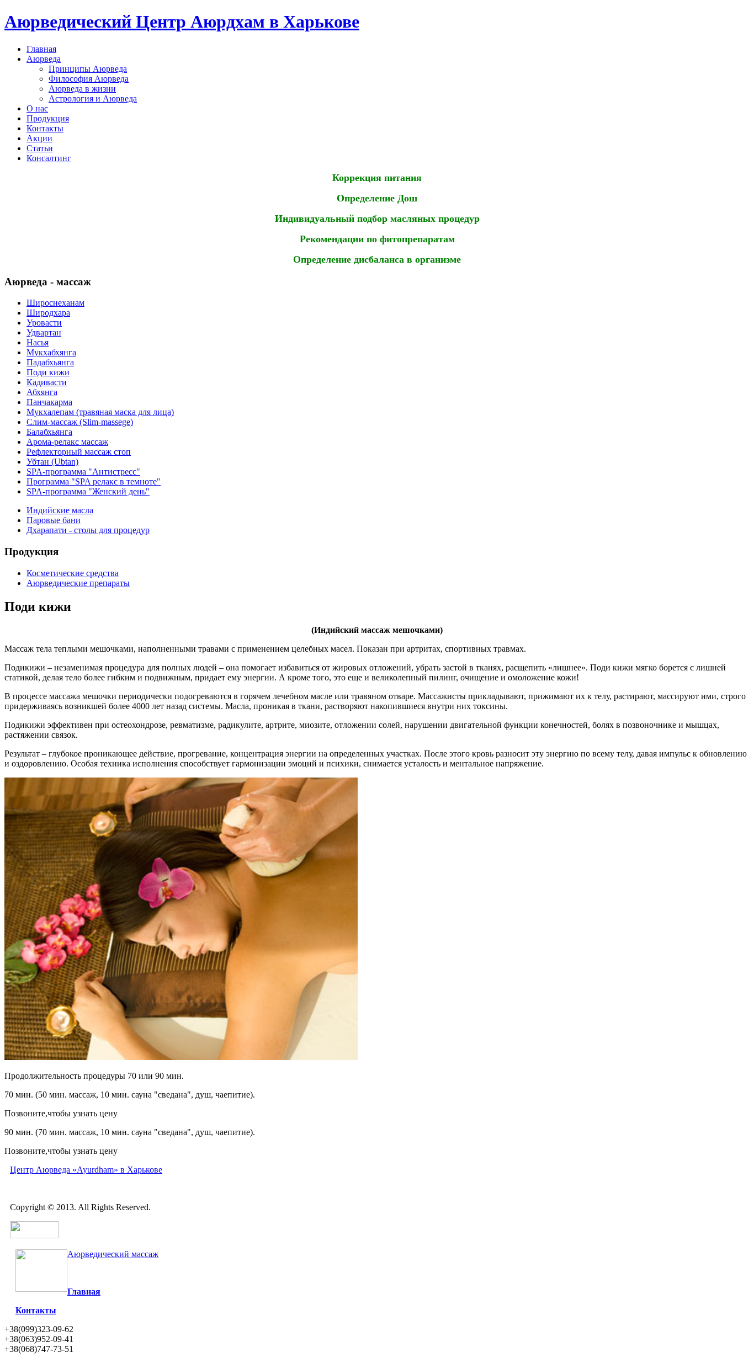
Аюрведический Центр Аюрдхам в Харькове (181, 21)
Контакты (44, 128)
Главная (41, 49)
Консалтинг (48, 158)
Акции (39, 138)
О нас (37, 108)
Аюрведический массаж (112, 1254)
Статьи (39, 148)
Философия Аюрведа (89, 78)
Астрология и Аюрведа (93, 98)
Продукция (47, 118)
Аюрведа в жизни (82, 88)
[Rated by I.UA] (34, 1235)
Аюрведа (43, 58)
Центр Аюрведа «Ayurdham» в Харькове (86, 1169)
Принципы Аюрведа (88, 68)
